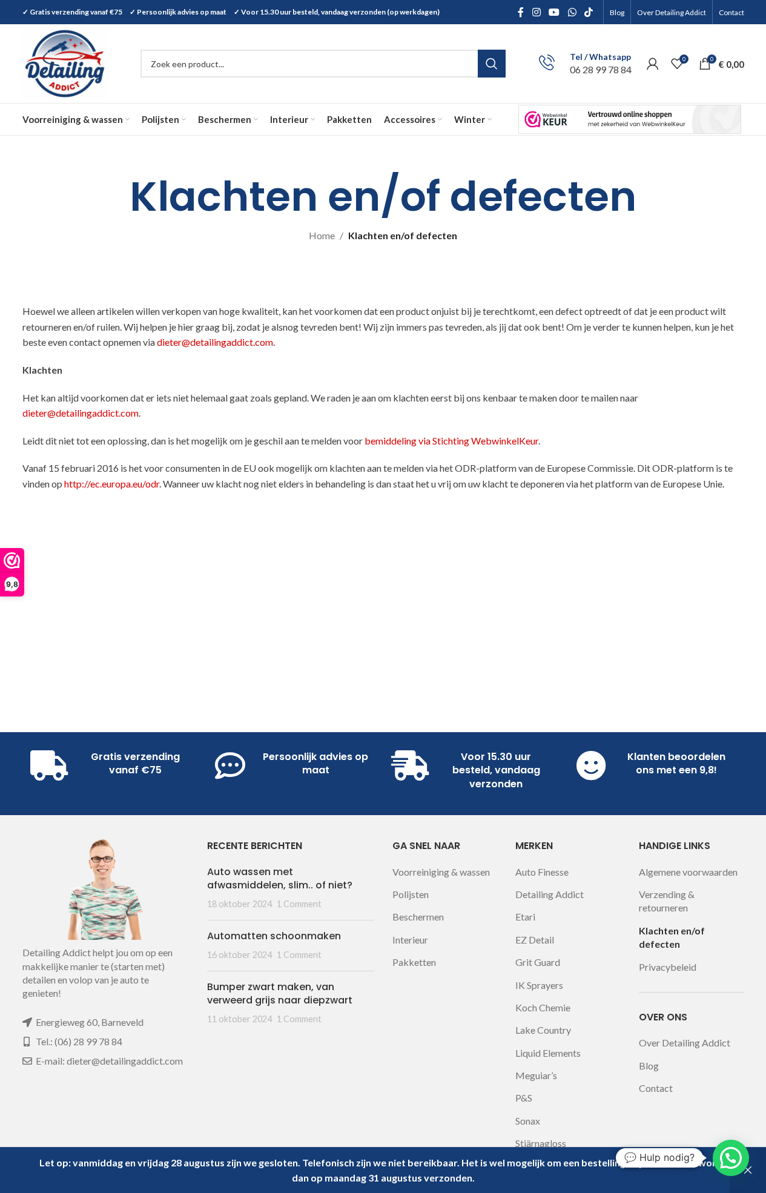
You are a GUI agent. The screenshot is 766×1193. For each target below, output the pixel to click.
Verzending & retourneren (667, 900)
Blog (649, 1065)
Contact (656, 1088)
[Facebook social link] (520, 12)
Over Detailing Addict (684, 1042)
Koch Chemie (542, 1007)
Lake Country (543, 1030)
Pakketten (414, 962)
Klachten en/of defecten (672, 937)
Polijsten (410, 894)
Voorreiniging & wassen (441, 871)
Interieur (410, 939)
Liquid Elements (548, 1053)
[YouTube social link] (554, 12)
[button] (731, 1158)
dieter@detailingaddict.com (215, 342)
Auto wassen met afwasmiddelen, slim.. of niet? (279, 878)
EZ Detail (534, 939)
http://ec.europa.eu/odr (111, 483)
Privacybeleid (667, 967)
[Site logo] (64, 62)
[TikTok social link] (588, 12)
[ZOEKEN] (492, 64)
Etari (525, 916)
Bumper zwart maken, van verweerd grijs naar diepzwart (279, 993)
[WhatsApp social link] (572, 12)
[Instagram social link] (536, 12)
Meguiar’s (536, 1075)
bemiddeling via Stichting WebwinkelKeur (451, 440)
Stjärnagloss (540, 1143)
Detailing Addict (549, 894)
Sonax (527, 1120)
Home (322, 235)
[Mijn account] (653, 63)
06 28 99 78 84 (601, 69)
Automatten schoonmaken (274, 936)
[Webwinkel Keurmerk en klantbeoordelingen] (629, 119)
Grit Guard (537, 962)
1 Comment (299, 904)
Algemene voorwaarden (688, 871)
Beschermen (418, 916)
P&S (523, 1097)
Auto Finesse (542, 871)
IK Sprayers (539, 985)
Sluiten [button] (748, 1170)
